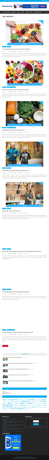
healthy (8, 46)
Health (4, 46)
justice (38, 405)
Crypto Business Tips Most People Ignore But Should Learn (20, 363)
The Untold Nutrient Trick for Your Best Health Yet (16, 49)
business (31, 400)
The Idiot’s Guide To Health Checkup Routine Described (17, 332)
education (25, 401)
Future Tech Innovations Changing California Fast (18, 369)
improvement (8, 405)
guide (8, 330)
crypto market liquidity (6, 401)
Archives (4, 391)
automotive (13, 400)
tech (13, 409)
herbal (36, 403)
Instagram (43, 0)
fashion (43, 401)
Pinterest (46, 0)
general (16, 403)
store (9, 409)
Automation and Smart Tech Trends (10, 422)
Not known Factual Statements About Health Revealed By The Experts (21, 251)
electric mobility (33, 401)
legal (3, 407)
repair (37, 407)
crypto (43, 400)
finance (4, 403)
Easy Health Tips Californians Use (11, 211)
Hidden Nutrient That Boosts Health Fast (13, 130)
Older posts (5, 346)
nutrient (13, 87)
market (15, 407)
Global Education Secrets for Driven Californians (18, 375)
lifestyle (9, 407)
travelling (19, 409)
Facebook (42, 0)
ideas (44, 403)
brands (25, 400)
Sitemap (17, 1)
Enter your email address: (35, 422)
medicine (24, 407)
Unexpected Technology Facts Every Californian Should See (20, 381)
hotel (40, 403)
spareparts (4, 409)
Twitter (44, 0)
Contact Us (4, 1)
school (40, 407)
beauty (21, 400)
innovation (23, 405)
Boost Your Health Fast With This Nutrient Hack (15, 90)
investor (33, 405)
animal (4, 400)
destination (17, 402)
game (10, 403)
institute (29, 405)
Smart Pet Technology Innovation (15, 357)
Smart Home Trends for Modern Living (10, 426)
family (38, 402)
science (44, 407)
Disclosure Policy (11, 1)
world (29, 409)
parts (33, 407)
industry (17, 405)
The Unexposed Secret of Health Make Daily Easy (15, 292)
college (38, 400)
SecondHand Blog (39, 426)
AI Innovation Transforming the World (10, 429)
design (12, 402)
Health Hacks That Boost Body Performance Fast (15, 171)
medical (19, 407)
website (25, 409)
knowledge (43, 405)
